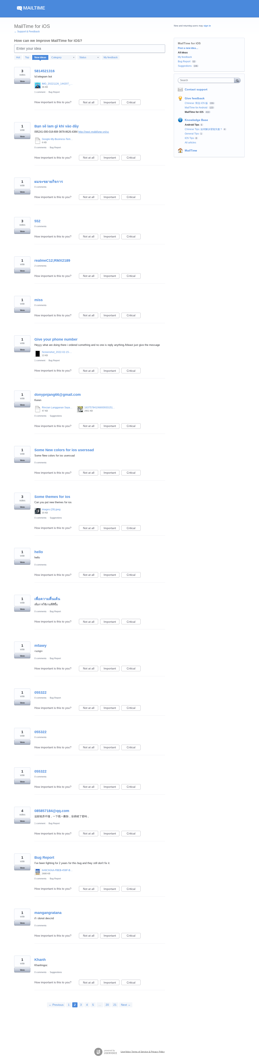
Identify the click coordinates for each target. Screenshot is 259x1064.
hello (38, 552)
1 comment (39, 92)
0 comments (40, 147)
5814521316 (44, 71)
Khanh (40, 960)
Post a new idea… (188, 48)
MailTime (191, 150)
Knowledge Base (196, 120)
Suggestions (56, 416)
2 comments (40, 266)
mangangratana (48, 913)
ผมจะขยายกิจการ (48, 182)
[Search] (237, 80)
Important (111, 103)
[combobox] (207, 80)
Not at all (90, 103)
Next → (126, 1004)
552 (37, 221)
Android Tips (192, 124)
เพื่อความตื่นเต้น (47, 599)
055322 (40, 692)
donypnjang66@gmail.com (57, 395)
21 (115, 1004)
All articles (190, 142)
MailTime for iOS (194, 112)
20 (107, 1004)
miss (38, 300)
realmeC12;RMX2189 (52, 260)
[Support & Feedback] (52, 8)
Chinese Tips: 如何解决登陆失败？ (203, 129)
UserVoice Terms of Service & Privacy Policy (143, 1051)
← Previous (56, 1004)
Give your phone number (55, 339)
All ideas (183, 52)
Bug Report (54, 92)
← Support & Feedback (27, 31)
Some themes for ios (52, 497)
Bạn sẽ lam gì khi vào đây (56, 126)
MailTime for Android (196, 107)
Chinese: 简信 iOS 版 (196, 103)
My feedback (111, 57)
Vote (22, 81)
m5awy (40, 646)
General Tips (192, 133)
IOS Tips (189, 138)
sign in (207, 25)
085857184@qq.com (51, 811)
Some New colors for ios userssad (64, 450)
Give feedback (195, 98)
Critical (134, 103)
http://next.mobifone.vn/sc (93, 131)
